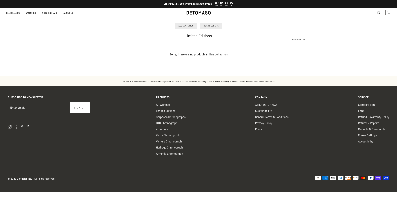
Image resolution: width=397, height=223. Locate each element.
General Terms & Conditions (272, 117)
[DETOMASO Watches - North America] (199, 13)
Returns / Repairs (368, 123)
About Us (68, 13)
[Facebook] (16, 127)
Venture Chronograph (169, 141)
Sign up (80, 108)
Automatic (162, 129)
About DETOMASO (266, 105)
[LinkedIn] (28, 126)
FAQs (361, 111)
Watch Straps (49, 13)
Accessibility (365, 141)
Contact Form (366, 105)
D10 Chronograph (166, 123)
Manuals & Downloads (371, 129)
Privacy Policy (263, 123)
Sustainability (263, 111)
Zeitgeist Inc (24, 178)
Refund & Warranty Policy (373, 117)
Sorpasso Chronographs (171, 117)
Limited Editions (165, 111)
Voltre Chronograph (168, 135)
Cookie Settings (367, 135)
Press (258, 129)
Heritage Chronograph (169, 147)
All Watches (186, 25)
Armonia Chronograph (169, 154)
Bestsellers (13, 13)
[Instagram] (9, 127)
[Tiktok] (22, 126)
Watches (31, 13)
